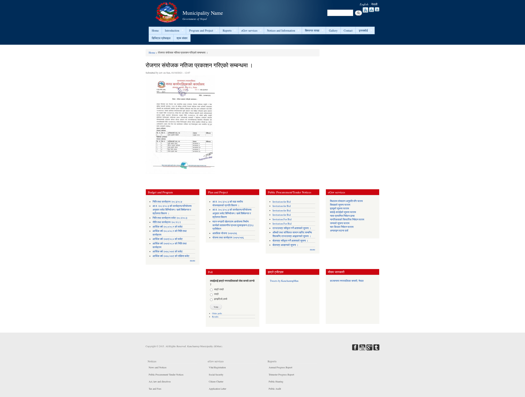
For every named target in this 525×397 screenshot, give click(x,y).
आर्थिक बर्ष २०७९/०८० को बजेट (168, 239)
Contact (348, 30)
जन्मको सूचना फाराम (339, 223)
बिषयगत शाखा (310, 31)
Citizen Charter (216, 381)
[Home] (168, 12)
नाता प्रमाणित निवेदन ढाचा (342, 216)
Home (155, 30)
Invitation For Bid (282, 219)
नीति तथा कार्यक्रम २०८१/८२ (167, 222)
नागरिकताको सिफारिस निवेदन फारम (347, 219)
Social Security (216, 374)
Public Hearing (276, 381)
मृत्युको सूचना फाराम (339, 208)
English (364, 4)
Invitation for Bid (282, 201)
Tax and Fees (155, 388)
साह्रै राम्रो (219, 289)
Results (215, 316)
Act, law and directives (160, 381)
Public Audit (275, 388)
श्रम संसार (182, 38)
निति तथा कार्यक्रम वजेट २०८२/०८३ (170, 218)
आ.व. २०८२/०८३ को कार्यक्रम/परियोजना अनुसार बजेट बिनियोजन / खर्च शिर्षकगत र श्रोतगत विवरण (231, 213)
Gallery (333, 30)
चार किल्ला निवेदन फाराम (342, 227)
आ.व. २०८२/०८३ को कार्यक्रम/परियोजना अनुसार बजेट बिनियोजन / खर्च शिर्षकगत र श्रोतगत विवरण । (172, 209)
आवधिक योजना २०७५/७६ (224, 233)
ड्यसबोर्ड (362, 31)
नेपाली (374, 4)
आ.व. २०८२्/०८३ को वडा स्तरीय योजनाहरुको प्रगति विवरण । (227, 203)
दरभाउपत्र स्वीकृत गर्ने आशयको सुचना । (292, 228)
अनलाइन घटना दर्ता (339, 230)
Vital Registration (217, 367)
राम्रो (216, 293)
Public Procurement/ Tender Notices (166, 374)
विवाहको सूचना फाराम (340, 204)
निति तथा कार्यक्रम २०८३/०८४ (167, 201)
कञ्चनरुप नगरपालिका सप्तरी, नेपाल (347, 281)
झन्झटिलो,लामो (220, 298)
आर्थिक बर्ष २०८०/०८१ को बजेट (168, 226)
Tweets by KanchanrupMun (284, 281)
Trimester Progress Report (281, 374)
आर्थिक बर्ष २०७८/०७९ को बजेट (168, 251)
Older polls (217, 313)
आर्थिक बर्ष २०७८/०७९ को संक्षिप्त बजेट (171, 256)
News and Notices (158, 367)
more (192, 260)
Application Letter (217, 388)
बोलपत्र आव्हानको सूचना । (285, 245)
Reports (226, 31)
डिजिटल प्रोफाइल (161, 38)
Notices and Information (279, 31)
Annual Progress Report (280, 367)
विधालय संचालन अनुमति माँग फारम (346, 201)
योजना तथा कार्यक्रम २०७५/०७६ (228, 237)
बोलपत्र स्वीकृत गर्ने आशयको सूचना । (290, 240)
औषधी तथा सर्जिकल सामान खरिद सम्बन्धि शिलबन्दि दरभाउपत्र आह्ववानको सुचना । (292, 234)
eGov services (247, 31)
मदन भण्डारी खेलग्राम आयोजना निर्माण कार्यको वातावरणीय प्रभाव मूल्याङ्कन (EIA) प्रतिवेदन (232, 225)
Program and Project (199, 31)
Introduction (170, 31)
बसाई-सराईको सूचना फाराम (343, 212)
